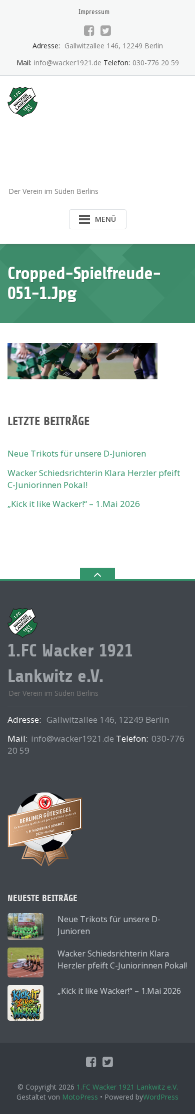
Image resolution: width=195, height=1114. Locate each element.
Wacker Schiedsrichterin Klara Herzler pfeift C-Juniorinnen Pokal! (122, 959)
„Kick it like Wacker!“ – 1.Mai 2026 (74, 503)
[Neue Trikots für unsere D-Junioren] (26, 926)
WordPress (160, 1097)
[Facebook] (89, 30)
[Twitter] (105, 30)
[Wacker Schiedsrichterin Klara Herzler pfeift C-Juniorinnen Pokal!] (26, 962)
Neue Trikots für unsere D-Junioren (77, 453)
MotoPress (80, 1097)
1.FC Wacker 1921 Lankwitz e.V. (127, 1087)
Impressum (94, 11)
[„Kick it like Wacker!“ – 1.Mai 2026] (26, 1003)
